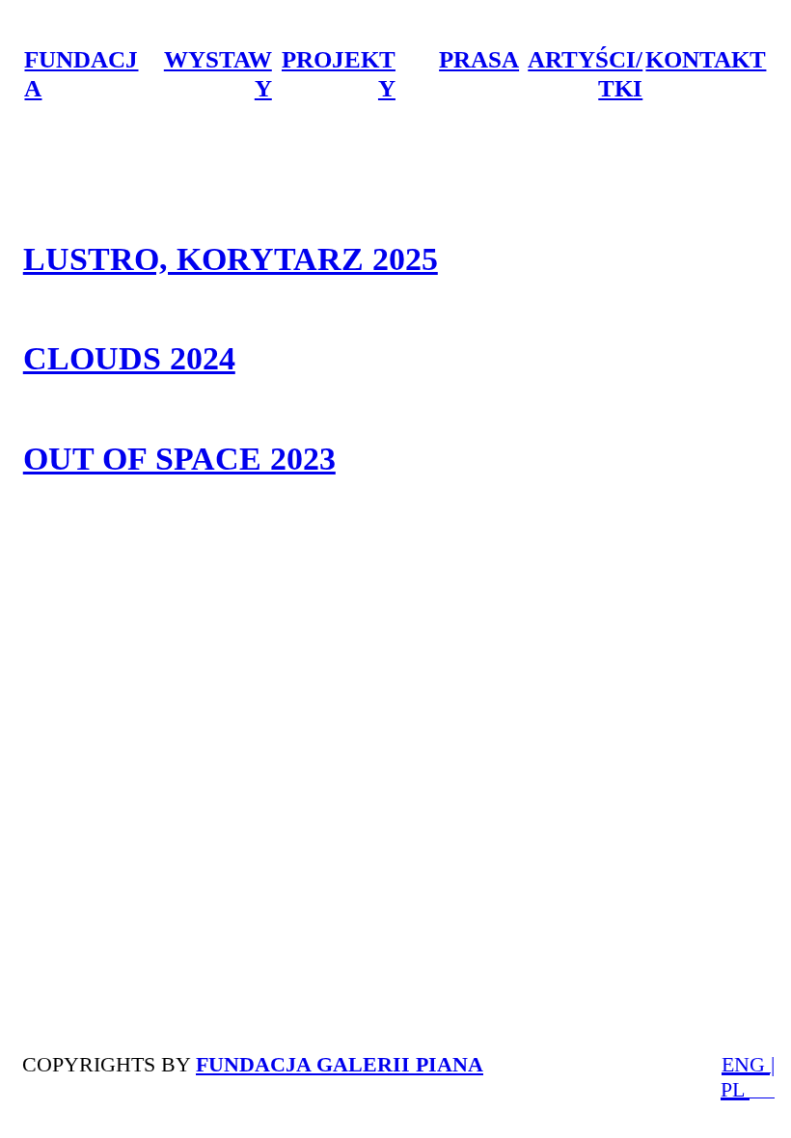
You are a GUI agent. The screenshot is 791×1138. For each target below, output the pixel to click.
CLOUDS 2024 (129, 358)
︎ (768, 1091)
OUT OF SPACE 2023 (179, 458)
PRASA (479, 59)
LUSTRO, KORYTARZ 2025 (230, 259)
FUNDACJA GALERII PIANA (339, 1064)
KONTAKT (705, 59)
